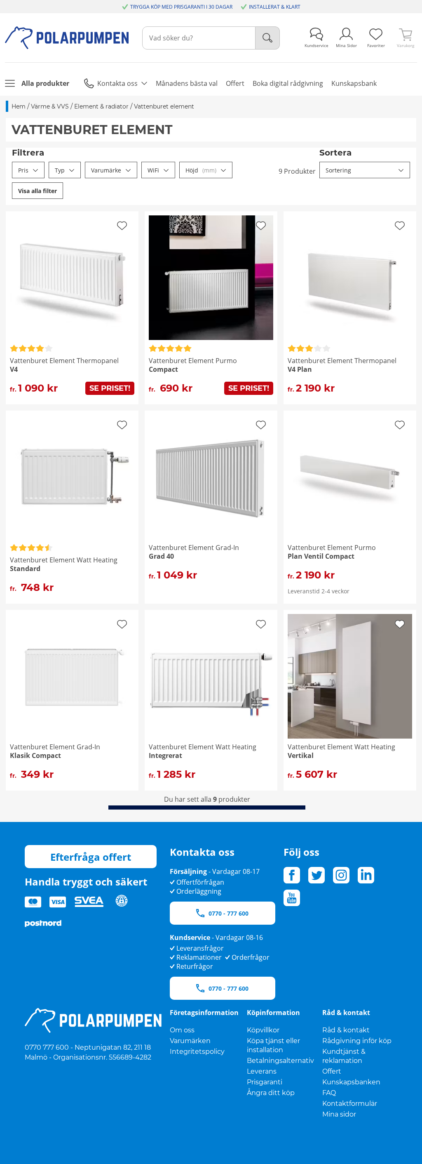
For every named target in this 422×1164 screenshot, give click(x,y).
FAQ (329, 1093)
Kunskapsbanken (351, 1082)
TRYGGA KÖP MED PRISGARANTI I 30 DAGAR (181, 6)
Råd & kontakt (346, 1030)
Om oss (182, 1030)
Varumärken (190, 1041)
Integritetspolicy (197, 1051)
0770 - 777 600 (229, 913)
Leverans (262, 1071)
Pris (23, 170)
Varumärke (106, 170)
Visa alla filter (37, 191)
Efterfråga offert (90, 857)
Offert (331, 1071)
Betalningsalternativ (280, 1061)
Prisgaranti (264, 1082)
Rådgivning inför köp (357, 1041)
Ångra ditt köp (271, 1093)
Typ (60, 170)
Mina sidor (339, 1114)
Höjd (200, 170)
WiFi (153, 170)
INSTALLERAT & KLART (274, 6)
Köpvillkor (263, 1030)
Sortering (338, 170)
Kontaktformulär (349, 1103)
